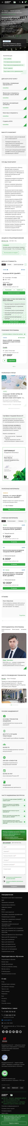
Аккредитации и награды (8, 984)
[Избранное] (22, 2)
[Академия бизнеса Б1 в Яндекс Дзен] (17, 1032)
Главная (6, 10)
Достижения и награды (8, 986)
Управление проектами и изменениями (12, 897)
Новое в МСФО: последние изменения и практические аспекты (11, 342)
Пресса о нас (5, 989)
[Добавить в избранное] (17, 36)
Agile (3, 900)
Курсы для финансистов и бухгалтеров (12, 934)
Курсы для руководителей (9, 946)
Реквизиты (4, 993)
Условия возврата (6, 1111)
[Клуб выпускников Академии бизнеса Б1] (20, 1032)
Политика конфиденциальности (10, 1106)
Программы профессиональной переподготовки (10, 925)
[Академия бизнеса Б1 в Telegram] (3, 1032)
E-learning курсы (6, 971)
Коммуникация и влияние (8, 917)
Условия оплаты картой (8, 1108)
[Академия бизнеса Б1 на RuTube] (13, 1032)
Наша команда (5, 991)
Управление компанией (8, 902)
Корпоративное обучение (8, 959)
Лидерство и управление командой (11, 919)
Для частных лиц (16, 842)
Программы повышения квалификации (12, 12)
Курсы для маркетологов (8, 944)
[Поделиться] (20, 36)
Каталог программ (15, 10)
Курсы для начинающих (8, 939)
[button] (14, 85)
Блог (3, 996)
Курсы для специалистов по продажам (12, 928)
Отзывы (4, 1001)
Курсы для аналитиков (8, 942)
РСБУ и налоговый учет (8, 912)
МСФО (3, 909)
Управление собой (6, 921)
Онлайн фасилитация (7, 964)
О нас (3, 982)
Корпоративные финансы (8, 905)
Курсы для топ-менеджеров (9, 949)
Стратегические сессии (8, 951)
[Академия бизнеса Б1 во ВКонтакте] (6, 1032)
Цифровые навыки (7, 907)
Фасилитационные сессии (9, 973)
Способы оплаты (6, 1003)
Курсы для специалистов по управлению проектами (13, 931)
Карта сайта (5, 1113)
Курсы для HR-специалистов (9, 937)
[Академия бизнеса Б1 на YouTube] (10, 1032)
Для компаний (7, 842)
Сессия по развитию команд (9, 966)
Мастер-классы (6, 969)
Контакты (4, 998)
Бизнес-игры (5, 962)
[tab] (5, 241)
